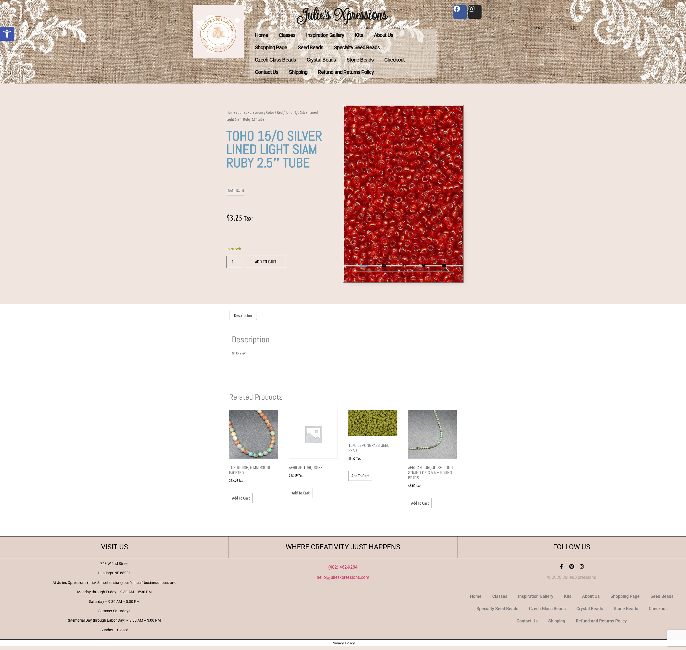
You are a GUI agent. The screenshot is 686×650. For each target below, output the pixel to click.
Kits (359, 35)
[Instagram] (581, 566)
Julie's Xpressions (343, 14)
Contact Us (266, 72)
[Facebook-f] (561, 566)
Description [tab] (243, 315)
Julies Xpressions (250, 112)
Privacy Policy (343, 643)
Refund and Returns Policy (346, 72)
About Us (383, 35)
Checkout (394, 59)
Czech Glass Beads (275, 59)
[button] (7, 34)
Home (261, 35)
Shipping (298, 72)
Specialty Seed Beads (357, 47)
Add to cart (265, 261)
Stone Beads (360, 59)
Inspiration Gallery (325, 35)
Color (270, 112)
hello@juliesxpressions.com (343, 577)
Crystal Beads (321, 59)
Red (280, 112)
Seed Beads (310, 47)
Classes (287, 35)
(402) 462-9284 (342, 567)
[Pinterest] (571, 566)
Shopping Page (271, 47)
